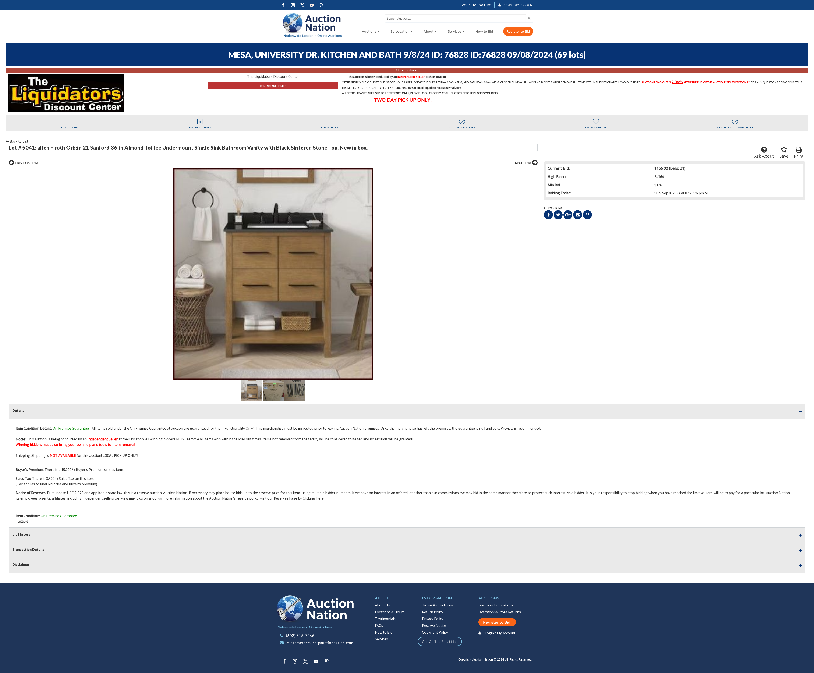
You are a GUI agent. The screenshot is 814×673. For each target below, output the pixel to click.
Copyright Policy (435, 632)
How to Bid (484, 31)
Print (799, 156)
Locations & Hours (389, 612)
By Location (400, 31)
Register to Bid (518, 31)
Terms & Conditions (438, 605)
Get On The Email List (476, 5)
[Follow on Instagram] (293, 5)
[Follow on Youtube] (312, 5)
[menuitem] (369, 31)
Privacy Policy (432, 618)
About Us (382, 605)
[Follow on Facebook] (283, 5)
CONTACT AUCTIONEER (273, 85)
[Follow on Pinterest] (321, 5)
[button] (273, 274)
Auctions (369, 31)
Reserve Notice (434, 625)
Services (454, 31)
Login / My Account (518, 5)
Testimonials (385, 618)
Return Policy (432, 612)
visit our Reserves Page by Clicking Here (292, 498)
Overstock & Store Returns (499, 612)
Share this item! (554, 207)
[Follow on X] (302, 5)
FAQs (379, 625)
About (428, 31)
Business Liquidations (495, 605)
